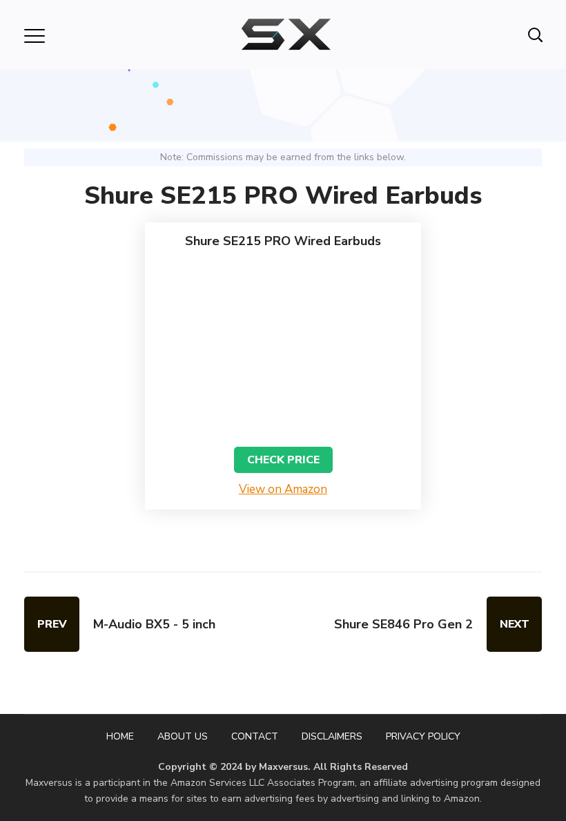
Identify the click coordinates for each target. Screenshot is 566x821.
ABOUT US (182, 736)
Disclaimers (332, 736)
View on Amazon (283, 489)
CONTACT (254, 736)
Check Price (283, 459)
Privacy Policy (423, 736)
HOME (120, 736)
